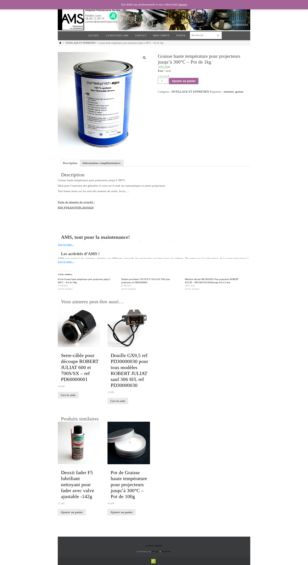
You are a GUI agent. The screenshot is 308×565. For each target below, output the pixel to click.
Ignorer (183, 4)
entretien (229, 91)
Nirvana (155, 551)
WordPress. (166, 551)
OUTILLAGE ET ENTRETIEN (80, 43)
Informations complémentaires (101, 163)
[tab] (70, 163)
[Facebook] (153, 561)
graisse (239, 91)
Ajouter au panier (184, 81)
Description (70, 163)
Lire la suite (68, 395)
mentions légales (154, 545)
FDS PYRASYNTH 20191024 (76, 207)
